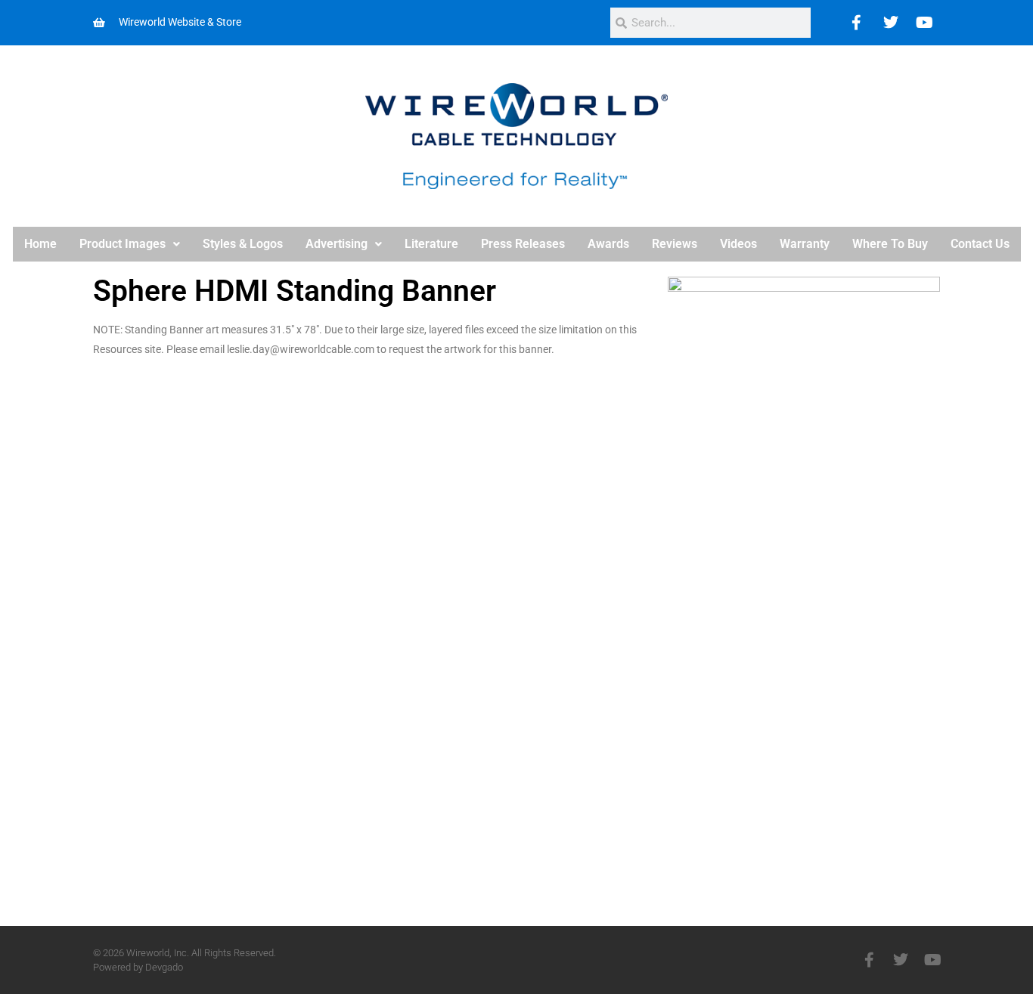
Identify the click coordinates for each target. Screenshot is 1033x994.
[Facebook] (857, 23)
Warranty (805, 244)
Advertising (337, 244)
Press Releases (523, 244)
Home (40, 244)
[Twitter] (891, 23)
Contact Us (980, 244)
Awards (608, 244)
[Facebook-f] (868, 960)
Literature (431, 244)
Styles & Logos (243, 244)
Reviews (674, 244)
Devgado (164, 967)
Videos (738, 244)
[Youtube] (925, 23)
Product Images (122, 244)
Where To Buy (890, 244)
